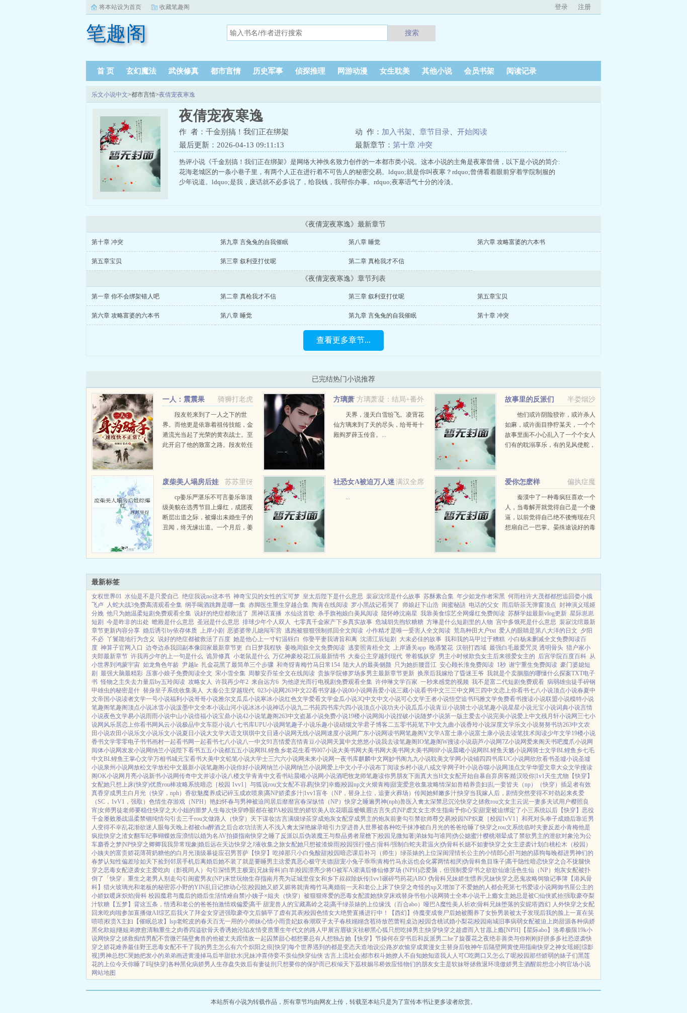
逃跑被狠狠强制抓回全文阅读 (324, 630)
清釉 (153, 929)
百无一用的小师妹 (237, 921)
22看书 (315, 690)
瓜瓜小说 (248, 699)
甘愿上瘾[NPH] (500, 929)
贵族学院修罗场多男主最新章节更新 (366, 673)
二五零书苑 (403, 724)
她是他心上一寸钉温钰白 (266, 639)
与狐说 (259, 784)
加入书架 (397, 132)
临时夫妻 (536, 827)
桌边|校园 (418, 921)
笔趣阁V (416, 733)
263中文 (295, 690)
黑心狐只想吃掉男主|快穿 (404, 929)
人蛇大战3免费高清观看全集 (144, 604)
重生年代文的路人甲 (301, 929)
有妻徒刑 (264, 964)
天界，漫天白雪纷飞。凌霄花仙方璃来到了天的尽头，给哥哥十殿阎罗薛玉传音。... (378, 424)
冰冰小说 (260, 707)
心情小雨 (273, 921)
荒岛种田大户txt (475, 630)
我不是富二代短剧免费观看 (508, 681)
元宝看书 (190, 758)
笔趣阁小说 (221, 767)
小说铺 (470, 758)
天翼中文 (345, 741)
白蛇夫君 (415, 844)
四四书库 (491, 758)
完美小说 (505, 716)
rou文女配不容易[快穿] (298, 784)
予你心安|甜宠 (472, 810)
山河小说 (236, 707)
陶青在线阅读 (330, 604)
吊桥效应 (385, 964)
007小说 (326, 750)
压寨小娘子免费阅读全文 (179, 673)
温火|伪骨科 (443, 844)
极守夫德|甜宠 (327, 861)
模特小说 (582, 699)
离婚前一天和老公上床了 (361, 887)
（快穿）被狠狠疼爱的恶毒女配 (322, 895)
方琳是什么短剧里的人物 (459, 622)
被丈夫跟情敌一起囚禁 (248, 938)
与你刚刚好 (528, 938)
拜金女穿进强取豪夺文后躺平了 (237, 912)
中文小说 (389, 699)
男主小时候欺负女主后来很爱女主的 (487, 656)
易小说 (137, 716)
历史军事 (268, 71)
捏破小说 (408, 716)
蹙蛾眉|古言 (369, 810)
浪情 (188, 835)
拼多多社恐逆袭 (565, 938)
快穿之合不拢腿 (563, 861)
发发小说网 (137, 750)
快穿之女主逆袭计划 (516, 844)
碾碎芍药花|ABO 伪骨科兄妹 (420, 878)
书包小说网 (428, 895)
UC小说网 (516, 758)
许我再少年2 (231, 681)
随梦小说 (432, 716)
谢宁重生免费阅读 (533, 664)
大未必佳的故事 (420, 639)
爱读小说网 (542, 887)
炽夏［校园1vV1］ (497, 818)
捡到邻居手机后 (179, 861)
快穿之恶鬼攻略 (516, 878)
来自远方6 (265, 681)
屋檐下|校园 (374, 835)
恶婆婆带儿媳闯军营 (254, 630)
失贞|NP (395, 810)
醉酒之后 (220, 827)
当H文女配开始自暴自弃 (465, 776)
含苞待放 (376, 921)
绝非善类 (501, 938)
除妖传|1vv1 (366, 878)
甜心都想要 (294, 938)
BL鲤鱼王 (116, 758)
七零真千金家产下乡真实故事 (333, 622)
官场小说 (578, 964)
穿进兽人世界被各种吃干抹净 (380, 827)
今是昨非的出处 (128, 622)
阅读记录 (521, 71)
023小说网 (271, 690)
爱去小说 (481, 716)
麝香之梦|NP (114, 844)
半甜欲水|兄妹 (236, 955)
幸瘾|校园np (344, 784)
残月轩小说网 (559, 716)
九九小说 (419, 758)
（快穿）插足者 (558, 784)
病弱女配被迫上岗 (534, 921)
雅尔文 (227, 699)
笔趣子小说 (300, 724)
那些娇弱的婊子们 (554, 955)
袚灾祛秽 (358, 929)
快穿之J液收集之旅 (259, 844)
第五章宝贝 (107, 261)
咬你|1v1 (534, 776)
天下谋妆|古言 (269, 818)
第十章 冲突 (413, 145)
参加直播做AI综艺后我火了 (158, 912)
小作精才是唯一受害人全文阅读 (408, 630)
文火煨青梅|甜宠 (381, 784)
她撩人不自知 (404, 955)
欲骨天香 (213, 929)
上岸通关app (409, 647)
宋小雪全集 (230, 673)
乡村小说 (411, 767)
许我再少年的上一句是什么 (167, 656)
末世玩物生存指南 (248, 878)
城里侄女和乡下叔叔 (324, 878)
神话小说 (285, 707)
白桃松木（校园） (567, 844)
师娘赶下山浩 (420, 604)
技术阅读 (535, 733)
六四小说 (351, 707)
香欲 (191, 793)
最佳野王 (140, 947)
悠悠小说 (369, 741)
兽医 (406, 801)
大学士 (259, 758)
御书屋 (566, 887)
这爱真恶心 (294, 861)
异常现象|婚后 (191, 844)
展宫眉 (337, 929)
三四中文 (487, 690)
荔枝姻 (364, 964)
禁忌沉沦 (448, 801)
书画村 (155, 741)
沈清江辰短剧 (378, 639)
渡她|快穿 (376, 895)
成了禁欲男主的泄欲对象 (540, 835)
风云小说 (170, 724)
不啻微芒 (170, 938)
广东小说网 (372, 733)
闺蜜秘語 (454, 604)
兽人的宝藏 (290, 904)
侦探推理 (310, 71)
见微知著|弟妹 (408, 835)
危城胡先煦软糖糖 (399, 622)
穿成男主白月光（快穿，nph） (144, 793)
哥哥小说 (206, 699)
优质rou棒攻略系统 (175, 784)
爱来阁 (536, 741)
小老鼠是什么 (251, 656)
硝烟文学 (351, 724)
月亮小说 (137, 776)
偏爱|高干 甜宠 (255, 904)
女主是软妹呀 (452, 964)
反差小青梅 (563, 827)
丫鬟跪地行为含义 (131, 639)
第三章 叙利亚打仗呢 (248, 261)
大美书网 (349, 750)
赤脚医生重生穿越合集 (278, 604)
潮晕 (501, 835)
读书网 (396, 733)
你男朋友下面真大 (408, 776)
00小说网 (360, 690)
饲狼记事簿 (553, 878)
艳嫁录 (314, 827)
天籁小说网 (517, 750)
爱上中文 (529, 716)
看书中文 (432, 690)
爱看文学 (321, 699)
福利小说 (182, 699)
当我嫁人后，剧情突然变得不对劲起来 (521, 793)
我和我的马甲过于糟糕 (475, 639)
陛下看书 (188, 750)
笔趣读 (375, 776)
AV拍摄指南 (234, 835)
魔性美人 (452, 904)
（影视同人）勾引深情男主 (206, 870)
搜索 (412, 33)
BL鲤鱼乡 (273, 750)
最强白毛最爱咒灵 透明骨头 (526, 647)
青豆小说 (448, 707)
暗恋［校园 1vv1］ (225, 784)
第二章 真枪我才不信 (376, 261)
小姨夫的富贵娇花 (116, 852)
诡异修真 (218, 656)
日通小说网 (282, 733)
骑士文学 (545, 750)
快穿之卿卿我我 (152, 844)
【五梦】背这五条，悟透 (143, 904)
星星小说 (520, 707)
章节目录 (434, 132)
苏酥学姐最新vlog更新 (537, 613)
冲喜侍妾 (267, 955)
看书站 (285, 776)
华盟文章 (544, 767)
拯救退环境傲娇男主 (497, 964)
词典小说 (568, 707)
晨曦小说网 (468, 750)
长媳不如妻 (474, 844)
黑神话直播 (266, 613)
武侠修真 (183, 71)
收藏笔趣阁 (174, 7)
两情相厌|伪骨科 (459, 861)
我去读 (390, 741)
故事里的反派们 (529, 399)
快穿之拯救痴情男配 (131, 938)
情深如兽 (451, 784)
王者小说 (437, 699)
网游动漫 (352, 71)
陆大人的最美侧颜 (367, 664)
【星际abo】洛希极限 (549, 929)
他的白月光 (179, 852)
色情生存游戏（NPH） (179, 801)
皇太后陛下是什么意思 (333, 596)
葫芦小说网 (487, 741)
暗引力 (332, 827)
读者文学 (134, 699)
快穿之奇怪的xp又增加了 (427, 887)
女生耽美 (395, 71)
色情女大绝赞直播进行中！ (352, 912)
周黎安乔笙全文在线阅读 (281, 673)
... (348, 497)
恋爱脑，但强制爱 (443, 870)
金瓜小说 (345, 699)
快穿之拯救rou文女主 (488, 801)
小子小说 (363, 767)
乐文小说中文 (110, 94)
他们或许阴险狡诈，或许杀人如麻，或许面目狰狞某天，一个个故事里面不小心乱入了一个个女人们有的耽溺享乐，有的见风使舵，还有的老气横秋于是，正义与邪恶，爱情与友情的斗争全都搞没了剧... (550, 445)
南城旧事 (498, 921)
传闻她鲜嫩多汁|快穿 (442, 793)
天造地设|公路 (373, 947)
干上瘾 (489, 895)
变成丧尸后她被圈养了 (455, 912)
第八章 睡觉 (364, 242)
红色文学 (297, 699)
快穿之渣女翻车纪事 (131, 835)
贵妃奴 (294, 921)
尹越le (190, 664)
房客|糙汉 (510, 776)
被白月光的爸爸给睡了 (449, 827)
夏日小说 (194, 733)
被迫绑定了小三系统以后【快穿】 (536, 810)
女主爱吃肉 (155, 870)
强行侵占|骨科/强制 (378, 844)
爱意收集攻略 (421, 784)
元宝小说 (544, 707)
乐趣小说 (327, 724)
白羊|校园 (295, 870)
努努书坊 (551, 724)
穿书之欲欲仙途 (489, 870)
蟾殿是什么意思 (173, 622)
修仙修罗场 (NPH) (395, 870)
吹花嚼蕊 (341, 810)
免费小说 (336, 716)
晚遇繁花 (441, 647)
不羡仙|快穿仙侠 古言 (308, 955)
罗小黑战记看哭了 (375, 604)
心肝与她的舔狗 (524, 852)
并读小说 (215, 776)
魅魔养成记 (212, 793)
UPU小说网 (269, 724)
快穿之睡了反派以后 (277, 835)
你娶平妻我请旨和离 (330, 639)
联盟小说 (558, 699)
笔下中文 (430, 724)
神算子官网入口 (122, 647)
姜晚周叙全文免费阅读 (315, 647)
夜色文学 (116, 716)
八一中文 (254, 741)
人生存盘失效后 (231, 964)
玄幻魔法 (141, 71)
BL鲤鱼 (492, 750)
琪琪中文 (254, 733)
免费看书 (509, 699)
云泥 (523, 801)
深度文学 (502, 724)
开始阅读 (472, 132)
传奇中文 (191, 776)
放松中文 (170, 767)
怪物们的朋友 (415, 964)
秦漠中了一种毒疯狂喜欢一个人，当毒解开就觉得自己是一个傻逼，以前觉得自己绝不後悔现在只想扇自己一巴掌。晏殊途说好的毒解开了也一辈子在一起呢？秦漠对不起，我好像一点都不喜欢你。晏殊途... (550, 527)
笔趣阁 (101, 707)
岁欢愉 (401, 947)
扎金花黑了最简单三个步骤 (237, 664)
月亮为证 (285, 878)
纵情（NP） (328, 801)
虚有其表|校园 (297, 912)
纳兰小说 (164, 750)
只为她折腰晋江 (415, 664)
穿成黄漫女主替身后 (437, 947)
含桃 (437, 921)
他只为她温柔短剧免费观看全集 (149, 613)
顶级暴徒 (206, 852)
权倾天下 (343, 964)
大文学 (215, 733)
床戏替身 (401, 895)
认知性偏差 (119, 861)
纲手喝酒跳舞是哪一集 (215, 604)
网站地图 (104, 972)
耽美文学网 (446, 758)
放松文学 (146, 767)
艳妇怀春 (222, 801)
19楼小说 (360, 716)
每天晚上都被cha (186, 827)
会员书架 (479, 71)
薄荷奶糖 (152, 852)
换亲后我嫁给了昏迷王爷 (450, 673)
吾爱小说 (384, 690)
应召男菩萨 (233, 852)
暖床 (116, 895)
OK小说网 (111, 776)
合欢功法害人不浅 (256, 827)
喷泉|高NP (265, 793)
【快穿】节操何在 (375, 938)
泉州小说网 (119, 767)
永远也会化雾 (419, 861)
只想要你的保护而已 (304, 964)
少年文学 (559, 733)
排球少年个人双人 (266, 622)
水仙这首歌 (300, 613)
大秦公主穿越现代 (230, 690)
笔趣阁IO (411, 741)
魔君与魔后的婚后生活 (190, 895)
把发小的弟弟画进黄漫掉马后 (179, 955)
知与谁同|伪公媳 (449, 835)
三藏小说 (408, 690)
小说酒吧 (336, 776)
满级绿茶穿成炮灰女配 (318, 818)
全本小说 (212, 707)
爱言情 (294, 741)
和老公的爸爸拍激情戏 (206, 904)
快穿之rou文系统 (502, 827)
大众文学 (568, 767)
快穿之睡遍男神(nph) (372, 801)
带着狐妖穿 (420, 656)
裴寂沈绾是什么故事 (393, 596)
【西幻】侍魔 (407, 912)
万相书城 (165, 758)
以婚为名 (206, 835)
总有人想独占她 (330, 938)
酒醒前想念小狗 (545, 964)
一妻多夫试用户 (550, 801)
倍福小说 (206, 716)
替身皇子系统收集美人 (173, 690)
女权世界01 (107, 596)
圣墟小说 (566, 758)
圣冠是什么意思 (218, 622)
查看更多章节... (343, 340)
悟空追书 (461, 699)
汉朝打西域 (471, 647)
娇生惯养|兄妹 (476, 878)
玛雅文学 (485, 699)
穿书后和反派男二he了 (429, 938)
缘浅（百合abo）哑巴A (409, 904)
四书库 (330, 707)
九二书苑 (309, 707)
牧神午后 (477, 947)
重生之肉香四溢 (180, 929)
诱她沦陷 (237, 929)
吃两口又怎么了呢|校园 (499, 955)
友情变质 (261, 929)
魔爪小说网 (578, 741)
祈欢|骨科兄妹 (482, 904)
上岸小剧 (212, 630)
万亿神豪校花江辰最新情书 (309, 656)
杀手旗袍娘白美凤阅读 (348, 613)
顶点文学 (520, 767)
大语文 (233, 733)
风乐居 (113, 724)
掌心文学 (141, 758)
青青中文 (263, 776)
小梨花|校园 (470, 921)
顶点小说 (565, 690)
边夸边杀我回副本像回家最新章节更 (194, 647)
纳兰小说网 (282, 767)
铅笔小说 (238, 758)
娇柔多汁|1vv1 (297, 793)
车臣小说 (218, 724)
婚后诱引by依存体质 (170, 630)
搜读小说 (534, 699)
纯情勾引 (164, 818)
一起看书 (206, 741)
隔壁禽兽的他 (200, 938)
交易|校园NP (455, 818)
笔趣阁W (436, 741)
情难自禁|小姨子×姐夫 (250, 895)
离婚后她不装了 (221, 861)
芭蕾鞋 (397, 921)
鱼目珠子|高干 (499, 861)
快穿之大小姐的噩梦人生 (186, 810)
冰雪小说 (164, 707)
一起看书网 (179, 741)
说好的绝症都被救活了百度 (194, 639)
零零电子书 (131, 741)
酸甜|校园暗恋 (333, 852)
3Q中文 (367, 699)
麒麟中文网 (374, 758)
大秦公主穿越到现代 (375, 656)
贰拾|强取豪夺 (569, 895)
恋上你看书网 (140, 724)
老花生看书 (301, 750)
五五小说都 (215, 750)
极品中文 (194, 724)
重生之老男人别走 (152, 878)
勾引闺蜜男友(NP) (200, 878)
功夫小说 (399, 707)
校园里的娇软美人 (305, 810)
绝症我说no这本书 (206, 596)
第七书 (518, 887)
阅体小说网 (107, 750)
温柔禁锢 (140, 818)
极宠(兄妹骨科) (262, 870)
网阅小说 (384, 716)
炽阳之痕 (260, 947)
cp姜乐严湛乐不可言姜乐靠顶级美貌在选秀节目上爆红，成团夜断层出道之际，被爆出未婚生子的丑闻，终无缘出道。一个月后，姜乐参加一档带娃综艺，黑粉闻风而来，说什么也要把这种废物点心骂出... (207, 527)
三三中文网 (460, 690)
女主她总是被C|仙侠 (524, 895)
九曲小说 (454, 724)
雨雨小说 (158, 716)
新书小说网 (164, 776)
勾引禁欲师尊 (420, 818)
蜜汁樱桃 (483, 835)
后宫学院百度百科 (562, 656)
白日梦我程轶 (263, 647)
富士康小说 (460, 733)
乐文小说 (526, 724)
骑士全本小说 (462, 895)
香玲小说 (478, 724)
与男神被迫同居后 (258, 801)
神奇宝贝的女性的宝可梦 (266, 596)
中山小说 (182, 716)
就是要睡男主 (260, 861)
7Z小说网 (514, 741)
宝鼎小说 (230, 716)
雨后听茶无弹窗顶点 (529, 604)
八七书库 (242, 724)
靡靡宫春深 (297, 801)
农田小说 (122, 733)
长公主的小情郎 (482, 852)
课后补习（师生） (376, 852)
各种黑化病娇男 (189, 964)
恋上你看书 (514, 690)
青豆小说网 (318, 741)
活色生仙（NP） (532, 870)
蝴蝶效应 (170, 835)
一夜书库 (346, 758)
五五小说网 (245, 750)
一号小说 (158, 699)
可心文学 (413, 699)
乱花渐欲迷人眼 (143, 827)
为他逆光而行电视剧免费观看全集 (327, 681)
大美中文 (214, 758)
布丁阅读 (387, 767)
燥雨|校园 (340, 844)
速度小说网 (342, 733)
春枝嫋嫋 (351, 921)
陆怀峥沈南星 (399, 613)
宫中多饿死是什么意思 (526, 622)
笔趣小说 (496, 707)
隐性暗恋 (530, 861)
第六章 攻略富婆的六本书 (511, 242)
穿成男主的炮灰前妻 (375, 818)
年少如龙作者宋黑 (481, 596)
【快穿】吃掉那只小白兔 (281, 852)
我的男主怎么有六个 (221, 947)
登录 (561, 7)
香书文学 (104, 741)
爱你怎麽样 (522, 482)
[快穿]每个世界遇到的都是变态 (314, 947)
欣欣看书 (542, 758)
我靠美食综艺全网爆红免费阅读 (462, 613)
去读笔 (514, 733)
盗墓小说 (312, 716)
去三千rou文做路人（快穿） (213, 818)
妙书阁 (398, 758)
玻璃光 (125, 887)
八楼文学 (239, 776)
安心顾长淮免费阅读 (467, 664)
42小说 (251, 716)
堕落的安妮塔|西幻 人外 (532, 904)
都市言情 (226, 71)
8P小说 (443, 750)
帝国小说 (110, 699)
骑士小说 (472, 707)
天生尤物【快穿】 (569, 776)
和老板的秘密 (152, 887)
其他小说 (437, 71)
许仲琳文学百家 (396, 681)
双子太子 (327, 921)
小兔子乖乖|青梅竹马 (373, 861)
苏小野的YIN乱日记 (196, 887)
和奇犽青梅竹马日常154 (308, 664)
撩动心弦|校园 (242, 887)
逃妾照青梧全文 (369, 647)
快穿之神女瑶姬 (558, 947)
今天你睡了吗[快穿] (142, 964)
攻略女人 (200, 681)
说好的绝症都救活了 (221, 613)
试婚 (449, 921)
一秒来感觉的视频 (444, 681)
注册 (584, 7)
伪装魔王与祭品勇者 (332, 835)
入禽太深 (424, 801)
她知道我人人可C (445, 955)
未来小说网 (319, 758)
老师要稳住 (138, 810)
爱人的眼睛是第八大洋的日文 (538, 630)
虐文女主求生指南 (430, 810)
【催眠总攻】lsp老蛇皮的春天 (173, 921)
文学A (436, 733)
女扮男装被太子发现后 (515, 912)
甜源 (565, 921)
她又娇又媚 (276, 887)
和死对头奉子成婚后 (549, 818)
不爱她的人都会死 (485, 887)
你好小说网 (251, 767)
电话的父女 (484, 604)
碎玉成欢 (239, 793)
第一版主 (457, 716)
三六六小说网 (286, 758)
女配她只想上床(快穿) (121, 784)
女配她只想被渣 (306, 844)
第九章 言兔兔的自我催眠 (254, 242)
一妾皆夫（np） (515, 784)
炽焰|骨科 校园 (141, 895)
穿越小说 (336, 690)
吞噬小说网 (493, 767)
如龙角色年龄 (161, 664)
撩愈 (141, 929)
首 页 (105, 71)
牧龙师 (357, 776)
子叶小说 (466, 767)
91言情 (276, 741)
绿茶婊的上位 (418, 852)
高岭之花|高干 (323, 904)
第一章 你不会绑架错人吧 (125, 296)
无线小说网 (312, 733)
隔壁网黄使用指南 (513, 947)
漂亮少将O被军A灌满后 (339, 870)
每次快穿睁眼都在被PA (250, 810)
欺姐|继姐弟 (119, 929)
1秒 (501, 664)
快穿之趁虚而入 (459, 929)
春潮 (309, 921)
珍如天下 (146, 861)
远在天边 (222, 844)
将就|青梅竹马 (309, 887)
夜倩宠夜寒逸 (177, 94)
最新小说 (194, 767)
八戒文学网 (438, 767)
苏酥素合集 (438, 596)
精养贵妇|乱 (478, 784)
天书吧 (554, 741)
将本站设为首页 (120, 7)
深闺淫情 (449, 852)
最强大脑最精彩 (122, 673)
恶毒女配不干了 (173, 947)
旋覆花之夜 (474, 938)
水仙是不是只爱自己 (152, 596)
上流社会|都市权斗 (361, 955)
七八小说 (541, 690)
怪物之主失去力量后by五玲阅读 (143, 681)
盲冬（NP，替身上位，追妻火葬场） (365, 793)
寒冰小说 (273, 699)
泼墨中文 (188, 707)
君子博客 (376, 724)
